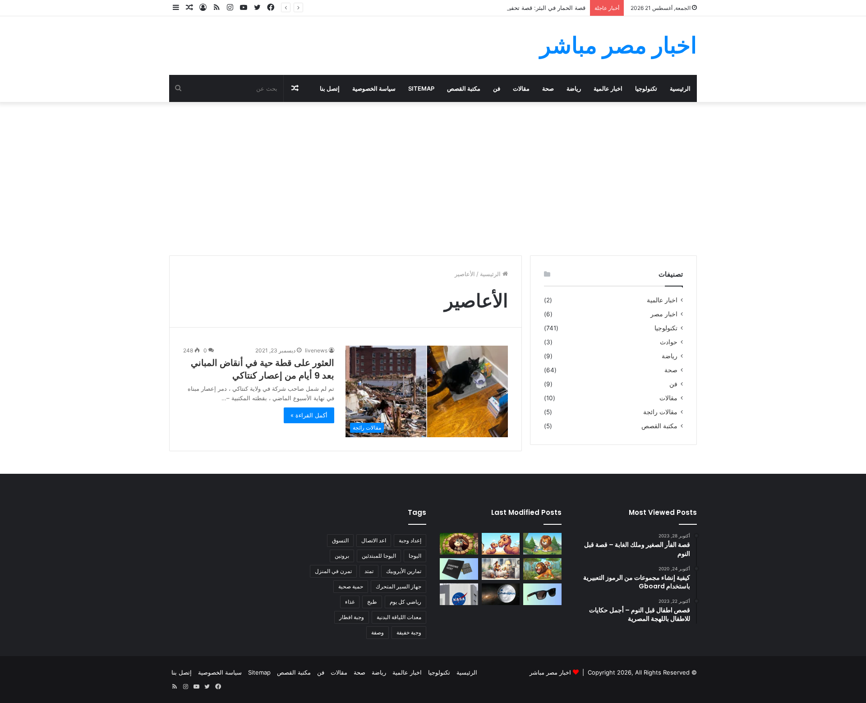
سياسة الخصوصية (374, 88)
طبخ (372, 601)
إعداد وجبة (410, 540)
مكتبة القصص (463, 88)
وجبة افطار (351, 617)
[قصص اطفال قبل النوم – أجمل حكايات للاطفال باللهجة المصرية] (501, 569)
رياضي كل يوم (405, 601)
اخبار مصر (663, 314)
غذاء (350, 601)
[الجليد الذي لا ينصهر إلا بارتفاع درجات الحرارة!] (501, 594)
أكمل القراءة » (308, 415)
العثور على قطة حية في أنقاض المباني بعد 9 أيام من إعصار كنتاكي (262, 369)
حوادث (668, 342)
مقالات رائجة (660, 412)
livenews (316, 350)
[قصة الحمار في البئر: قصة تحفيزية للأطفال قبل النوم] (459, 544)
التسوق (340, 540)
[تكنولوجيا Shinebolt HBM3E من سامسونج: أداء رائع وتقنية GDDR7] (459, 569)
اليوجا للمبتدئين (379, 555)
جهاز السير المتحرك (398, 586)
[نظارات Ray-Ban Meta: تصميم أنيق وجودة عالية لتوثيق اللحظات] (542, 594)
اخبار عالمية (608, 88)
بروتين (342, 555)
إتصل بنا (330, 88)
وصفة (377, 632)
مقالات (521, 88)
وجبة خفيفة (408, 632)
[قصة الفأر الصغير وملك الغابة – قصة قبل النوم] (542, 544)
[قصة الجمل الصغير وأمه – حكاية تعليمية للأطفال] (501, 544)
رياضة (574, 88)
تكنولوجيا (646, 88)
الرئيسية (680, 88)
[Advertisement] (433, 179)
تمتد (368, 571)
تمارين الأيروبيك (403, 571)
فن (496, 88)
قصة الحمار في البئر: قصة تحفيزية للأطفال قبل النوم (520, 7)
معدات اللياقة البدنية (399, 617)
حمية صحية (350, 586)
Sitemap (421, 88)
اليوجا (415, 555)
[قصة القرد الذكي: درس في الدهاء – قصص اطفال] (542, 569)
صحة (548, 88)
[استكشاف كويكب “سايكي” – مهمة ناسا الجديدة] (459, 594)
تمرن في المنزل (333, 571)
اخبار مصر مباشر (550, 672)
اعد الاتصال (373, 540)
